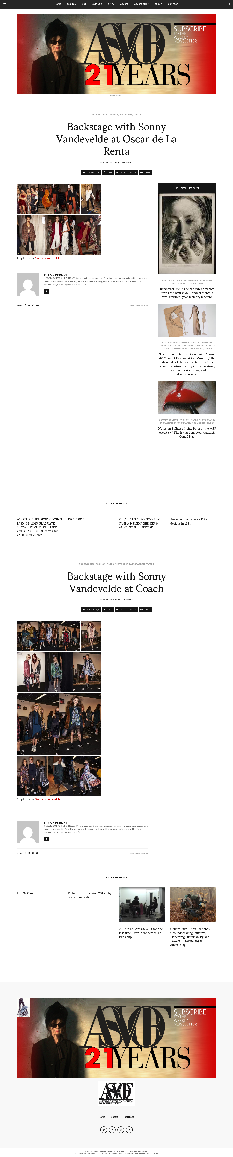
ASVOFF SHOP (141, 4)
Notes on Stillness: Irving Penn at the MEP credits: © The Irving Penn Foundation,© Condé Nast (187, 432)
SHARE (109, 172)
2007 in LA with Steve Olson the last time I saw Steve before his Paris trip (141, 932)
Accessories (99, 114)
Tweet (137, 114)
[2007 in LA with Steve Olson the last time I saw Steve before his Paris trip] (142, 904)
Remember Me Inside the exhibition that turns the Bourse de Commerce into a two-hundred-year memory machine (187, 292)
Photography (180, 283)
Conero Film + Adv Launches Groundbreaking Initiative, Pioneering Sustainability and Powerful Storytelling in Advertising (190, 936)
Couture (184, 342)
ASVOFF (124, 4)
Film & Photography (185, 280)
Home (58, 4)
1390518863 (76, 519)
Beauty (163, 420)
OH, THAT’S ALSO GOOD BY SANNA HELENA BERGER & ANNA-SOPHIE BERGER (139, 523)
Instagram (125, 114)
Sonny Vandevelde (47, 257)
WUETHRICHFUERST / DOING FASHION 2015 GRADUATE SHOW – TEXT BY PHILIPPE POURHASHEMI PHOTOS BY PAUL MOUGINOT (39, 527)
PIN (134, 172)
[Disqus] (82, 358)
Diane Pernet (126, 162)
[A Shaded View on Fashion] (116, 54)
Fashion (71, 4)
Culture (97, 4)
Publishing (196, 283)
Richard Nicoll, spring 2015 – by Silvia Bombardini (89, 894)
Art (84, 4)
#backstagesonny (138, 305)
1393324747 (25, 892)
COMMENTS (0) (92, 172)
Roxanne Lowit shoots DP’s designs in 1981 (188, 521)
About (158, 4)
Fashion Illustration (172, 345)
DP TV (111, 4)
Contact (173, 4)
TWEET (122, 172)
